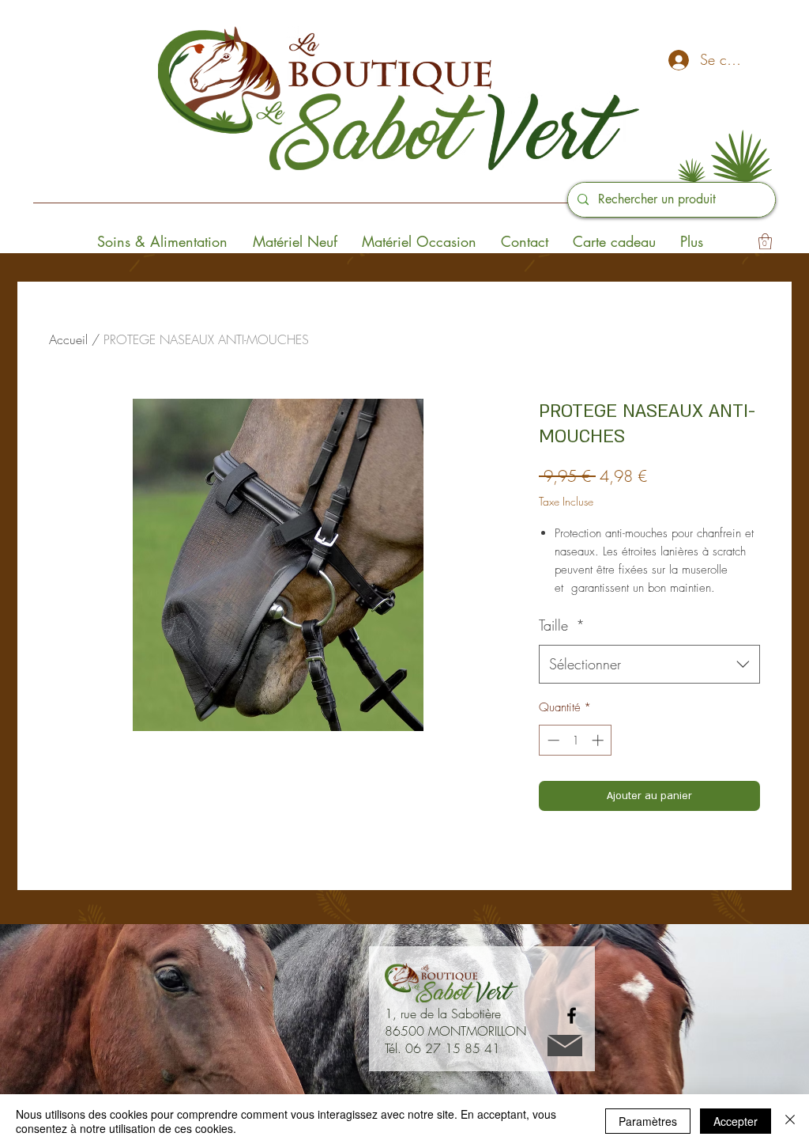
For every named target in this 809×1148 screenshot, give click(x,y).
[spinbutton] (576, 740)
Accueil (68, 339)
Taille (562, 625)
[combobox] (649, 664)
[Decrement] (552, 740)
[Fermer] (790, 1121)
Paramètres (648, 1121)
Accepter (735, 1121)
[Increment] (599, 740)
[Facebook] (571, 1015)
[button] (765, 241)
